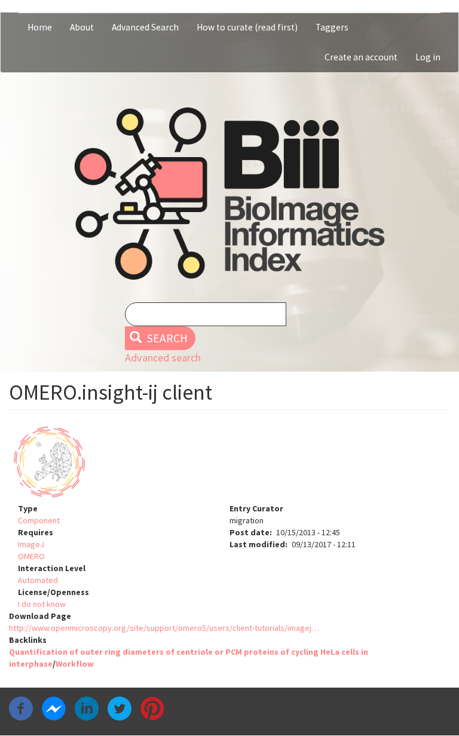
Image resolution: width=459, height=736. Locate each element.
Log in (427, 57)
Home (39, 27)
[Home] (229, 194)
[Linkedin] (87, 708)
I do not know (42, 604)
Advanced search (163, 357)
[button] (229, 462)
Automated (38, 580)
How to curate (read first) (247, 27)
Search (166, 338)
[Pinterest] (152, 708)
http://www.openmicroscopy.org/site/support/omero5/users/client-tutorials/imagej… (164, 627)
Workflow (75, 663)
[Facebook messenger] (54, 708)
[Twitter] (119, 708)
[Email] (185, 708)
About (82, 27)
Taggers (332, 27)
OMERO (31, 556)
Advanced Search (145, 27)
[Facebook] (21, 708)
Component (39, 520)
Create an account (361, 57)
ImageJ (31, 544)
